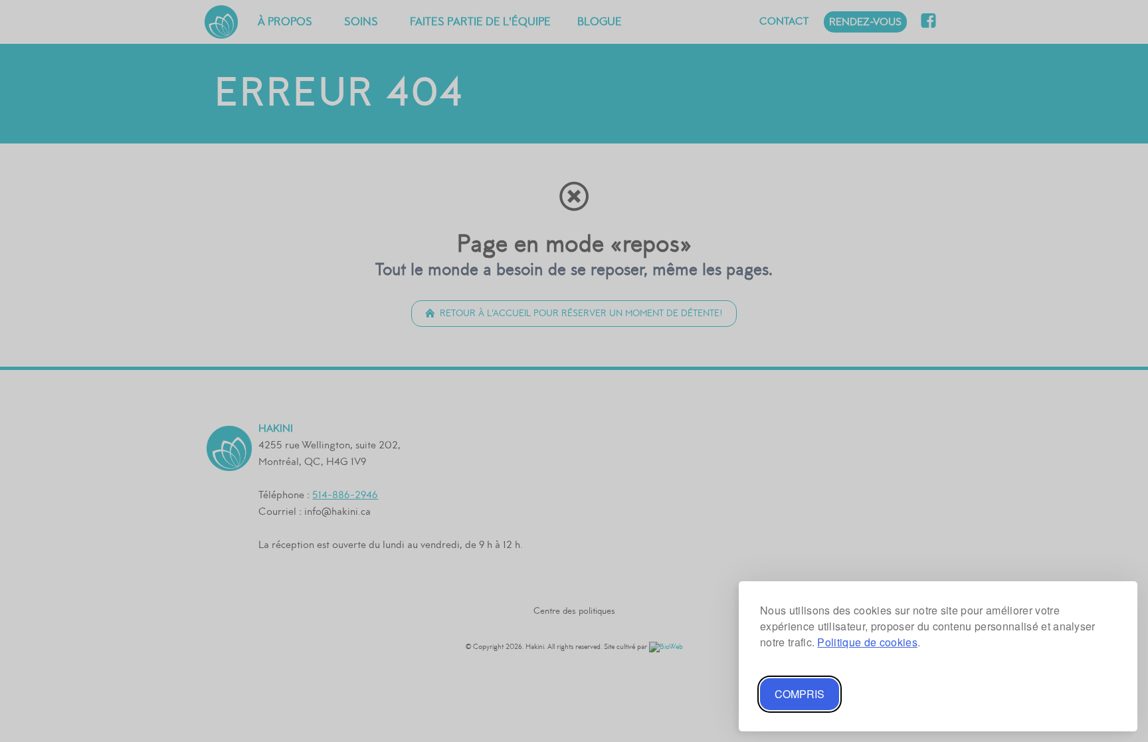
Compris (799, 693)
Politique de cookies (867, 642)
